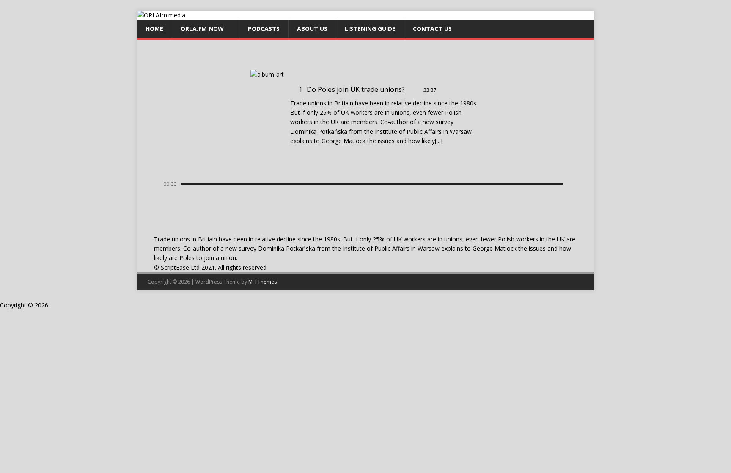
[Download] (444, 89)
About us (312, 29)
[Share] (455, 89)
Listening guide (370, 29)
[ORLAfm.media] (161, 15)
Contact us (432, 29)
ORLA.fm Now (202, 29)
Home (154, 29)
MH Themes (262, 281)
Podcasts (264, 29)
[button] (344, 205)
